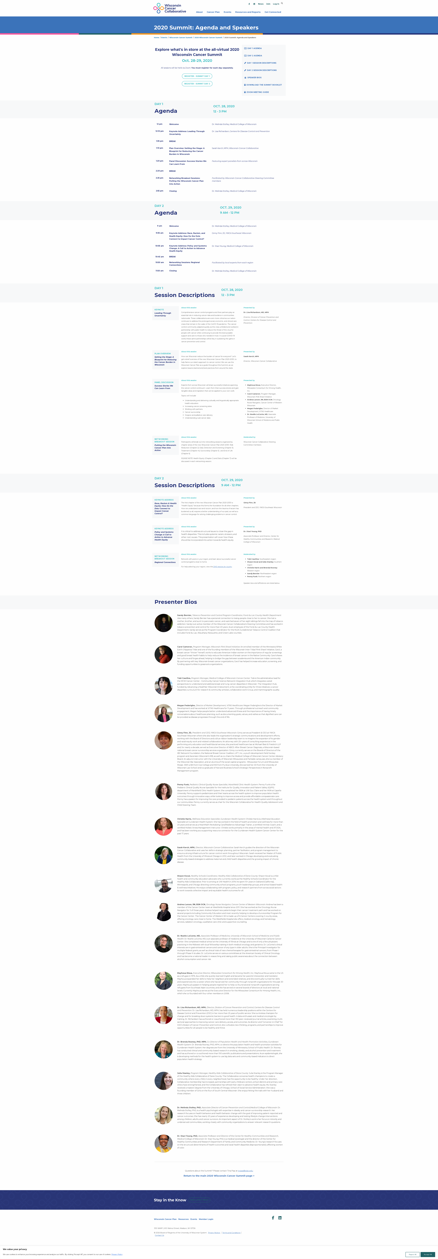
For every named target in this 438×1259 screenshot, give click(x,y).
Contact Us (159, 1235)
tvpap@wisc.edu (245, 1171)
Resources (183, 1219)
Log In (276, 4)
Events (227, 12)
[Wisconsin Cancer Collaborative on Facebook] (273, 1218)
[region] (219, 1252)
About (199, 12)
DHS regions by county (222, 567)
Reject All (412, 1255)
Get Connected (273, 12)
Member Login (206, 1219)
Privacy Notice (214, 1233)
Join (268, 4)
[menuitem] (249, 4)
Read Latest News (199, 1200)
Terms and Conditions (231, 1233)
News (260, 4)
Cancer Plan (213, 12)
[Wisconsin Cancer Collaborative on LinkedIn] (280, 1218)
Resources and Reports (248, 12)
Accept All (428, 1255)
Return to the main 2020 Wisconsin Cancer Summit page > (219, 1175)
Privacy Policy (117, 1254)
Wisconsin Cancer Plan (165, 1219)
